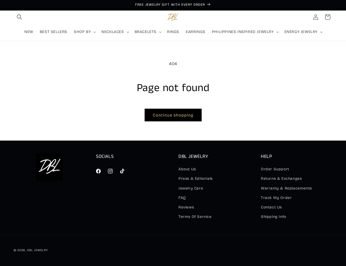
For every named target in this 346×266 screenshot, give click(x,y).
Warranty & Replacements (286, 188)
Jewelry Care (190, 188)
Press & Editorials (195, 178)
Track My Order (276, 197)
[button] (19, 17)
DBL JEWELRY (37, 250)
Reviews (186, 207)
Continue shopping (173, 115)
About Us (187, 169)
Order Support (275, 169)
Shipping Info (273, 216)
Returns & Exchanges (281, 178)
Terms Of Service (195, 216)
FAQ (182, 197)
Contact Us (271, 207)
